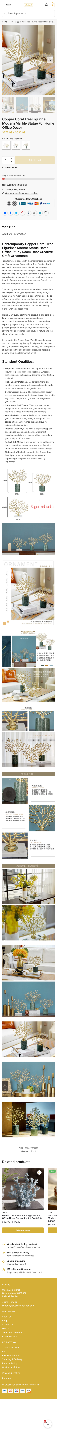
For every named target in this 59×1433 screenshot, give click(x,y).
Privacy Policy (9, 1336)
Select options (23, 1230)
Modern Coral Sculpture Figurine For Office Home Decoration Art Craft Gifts (22, 1217)
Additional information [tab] (14, 233)
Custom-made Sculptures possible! (21, 193)
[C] (26, 145)
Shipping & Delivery (12, 1359)
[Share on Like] (4, 212)
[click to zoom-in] (28, 60)
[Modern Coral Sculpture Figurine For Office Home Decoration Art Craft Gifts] (23, 1189)
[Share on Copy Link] (45, 212)
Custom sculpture (11, 1367)
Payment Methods (11, 1355)
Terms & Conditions (12, 1332)
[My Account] (46, 5)
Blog (4, 1320)
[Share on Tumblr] (28, 212)
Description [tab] (8, 226)
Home (4, 22)
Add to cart (35, 160)
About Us (6, 1316)
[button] (11, 159)
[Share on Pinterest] (22, 212)
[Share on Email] (34, 212)
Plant (11, 22)
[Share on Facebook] (10, 212)
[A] (6, 145)
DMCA (5, 1328)
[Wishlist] (39, 1172)
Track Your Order (11, 1347)
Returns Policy (9, 1363)
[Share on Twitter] (16, 212)
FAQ (4, 1351)
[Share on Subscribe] (40, 212)
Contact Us (7, 1324)
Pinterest (6, 1378)
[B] (16, 145)
